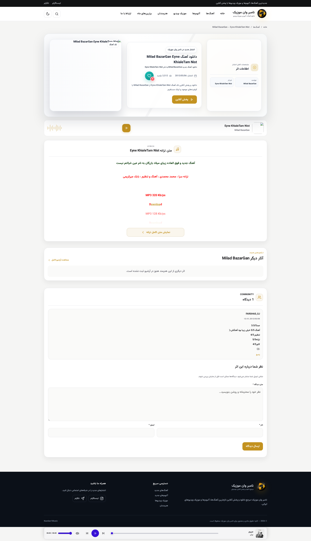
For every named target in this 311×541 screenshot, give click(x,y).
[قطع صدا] (77, 533)
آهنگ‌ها (210, 14)
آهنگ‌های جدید (161, 490)
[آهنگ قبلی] (87, 533)
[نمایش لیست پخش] (259, 533)
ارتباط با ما (126, 14)
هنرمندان (163, 14)
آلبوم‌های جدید (161, 495)
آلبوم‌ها (196, 14)
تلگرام (46, 3)
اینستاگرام (56, 3)
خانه (222, 14)
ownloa (155, 204)
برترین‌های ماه (144, 14)
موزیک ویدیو (179, 14)
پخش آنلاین (181, 100)
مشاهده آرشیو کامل (60, 260)
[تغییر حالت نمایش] (47, 14)
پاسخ (258, 354)
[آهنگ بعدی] (103, 533)
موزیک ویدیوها (161, 500)
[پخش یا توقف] (95, 533)
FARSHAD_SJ (253, 314)
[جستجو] (56, 14)
